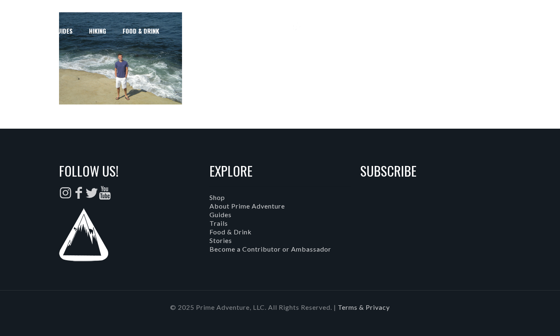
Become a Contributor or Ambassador (270, 249)
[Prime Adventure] (280, 30)
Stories (220, 240)
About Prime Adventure (247, 206)
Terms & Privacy (364, 307)
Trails (218, 223)
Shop (217, 197)
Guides (220, 214)
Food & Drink (230, 232)
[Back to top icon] (520, 319)
